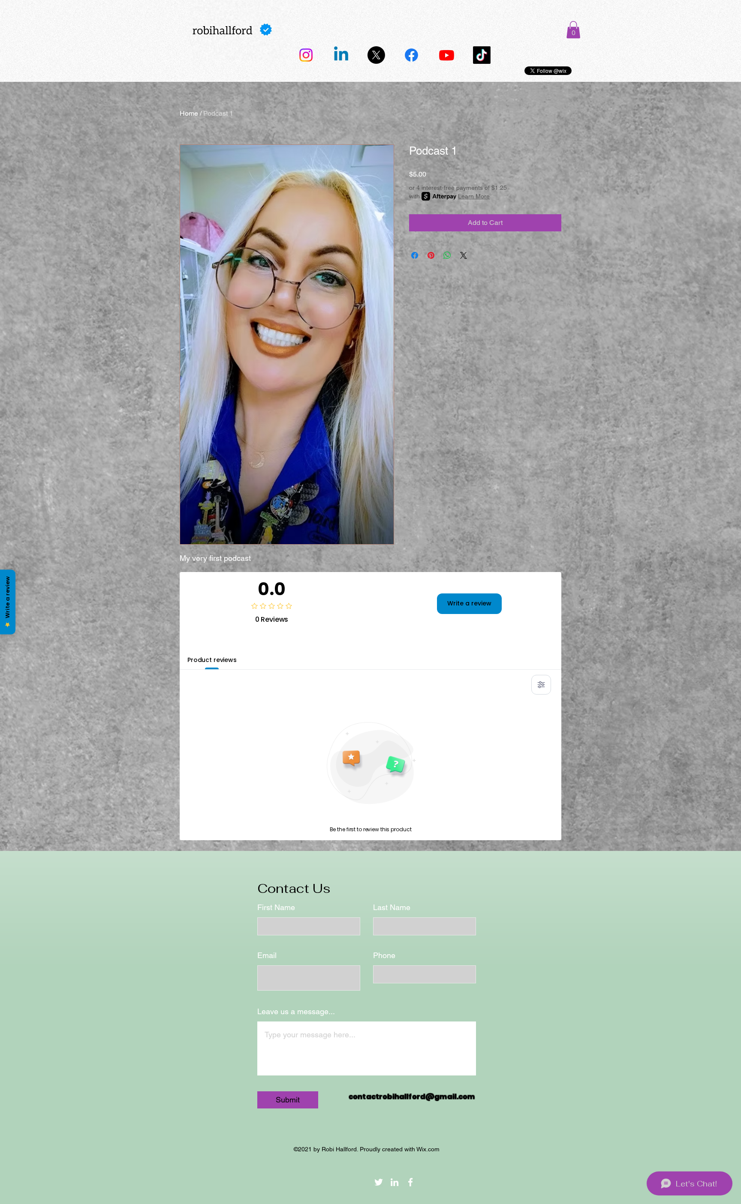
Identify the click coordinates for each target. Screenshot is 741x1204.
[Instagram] (306, 55)
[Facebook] (411, 55)
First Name (276, 907)
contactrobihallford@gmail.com (412, 1097)
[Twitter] (376, 55)
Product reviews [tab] (212, 660)
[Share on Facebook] (415, 255)
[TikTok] (482, 55)
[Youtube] (446, 55)
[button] (573, 30)
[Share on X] (463, 255)
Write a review (469, 603)
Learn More (474, 196)
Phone (384, 955)
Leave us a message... (296, 1011)
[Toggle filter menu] (541, 685)
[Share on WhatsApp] (447, 255)
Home (189, 113)
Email (267, 955)
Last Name (391, 907)
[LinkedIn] (341, 55)
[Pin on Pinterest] (431, 255)
